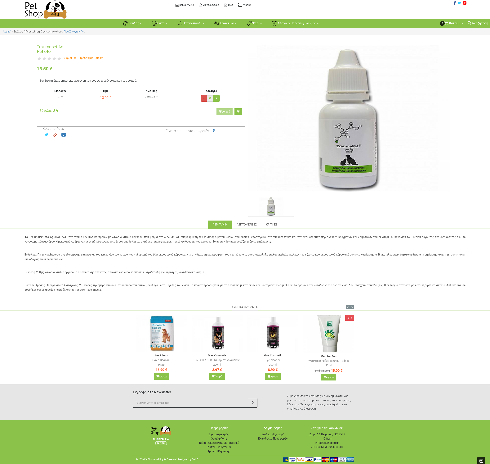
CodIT (195, 459)
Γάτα (161, 23)
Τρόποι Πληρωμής (219, 451)
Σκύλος (133, 23)
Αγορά (226, 111)
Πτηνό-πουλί (192, 23)
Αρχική (7, 31)
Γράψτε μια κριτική (91, 57)
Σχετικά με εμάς (219, 434)
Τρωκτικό (226, 23)
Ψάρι (255, 23)
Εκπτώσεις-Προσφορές (273, 438)
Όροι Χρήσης (219, 438)
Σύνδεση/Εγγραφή (273, 434)
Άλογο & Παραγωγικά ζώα (296, 23)
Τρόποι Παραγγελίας (219, 447)
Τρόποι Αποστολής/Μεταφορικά (219, 442)
